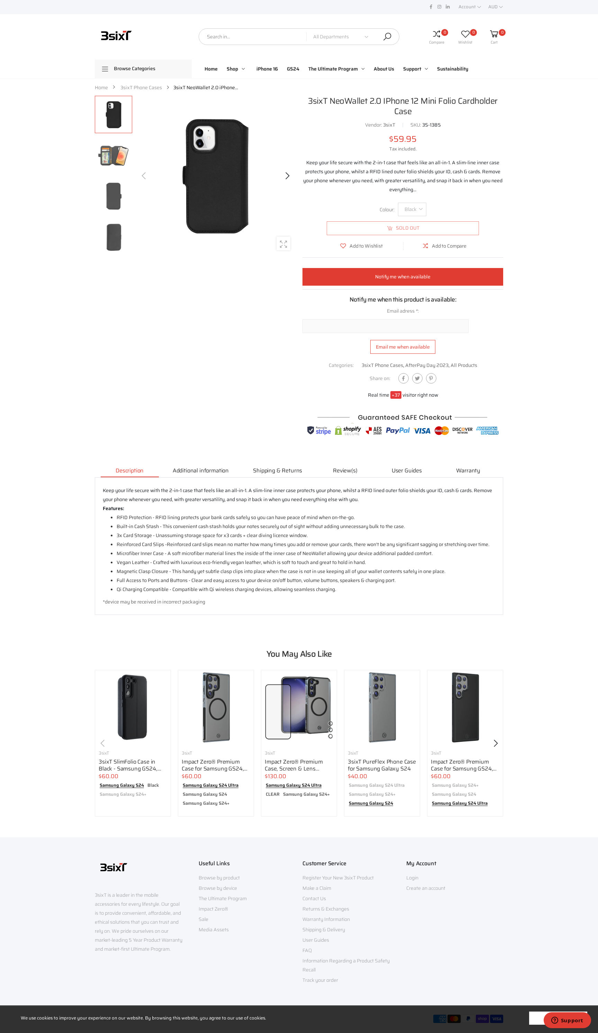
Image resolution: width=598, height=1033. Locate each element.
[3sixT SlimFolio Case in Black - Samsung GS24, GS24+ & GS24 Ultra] (133, 708)
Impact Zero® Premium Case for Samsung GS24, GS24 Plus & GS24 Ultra (213, 768)
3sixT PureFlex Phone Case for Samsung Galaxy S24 (382, 765)
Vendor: (374, 125)
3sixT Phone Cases (382, 365)
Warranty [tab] (468, 470)
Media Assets (214, 929)
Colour (387, 209)
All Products (464, 365)
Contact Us (314, 898)
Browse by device (218, 888)
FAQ (307, 950)
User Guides (315, 940)
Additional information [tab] (201, 470)
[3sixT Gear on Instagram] (439, 7)
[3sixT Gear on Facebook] (430, 7)
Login (412, 878)
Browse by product (219, 878)
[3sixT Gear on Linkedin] (447, 7)
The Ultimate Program (223, 898)
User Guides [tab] (407, 470)
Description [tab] (130, 470)
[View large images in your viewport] (283, 243)
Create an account (425, 888)
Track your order (320, 980)
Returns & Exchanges (325, 909)
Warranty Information (326, 919)
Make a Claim (316, 888)
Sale (203, 919)
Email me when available (403, 347)
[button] (287, 175)
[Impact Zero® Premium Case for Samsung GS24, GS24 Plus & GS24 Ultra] (216, 708)
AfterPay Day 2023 (426, 365)
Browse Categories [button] (134, 68)
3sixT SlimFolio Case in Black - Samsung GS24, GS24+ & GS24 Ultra (128, 768)
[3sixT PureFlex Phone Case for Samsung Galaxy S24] (382, 708)
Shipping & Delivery (323, 929)
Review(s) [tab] (345, 470)
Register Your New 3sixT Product (338, 878)
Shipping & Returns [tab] (277, 470)
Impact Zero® (213, 909)
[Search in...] (387, 36)
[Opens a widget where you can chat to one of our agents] (567, 1021)
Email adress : (403, 311)
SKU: (416, 125)
